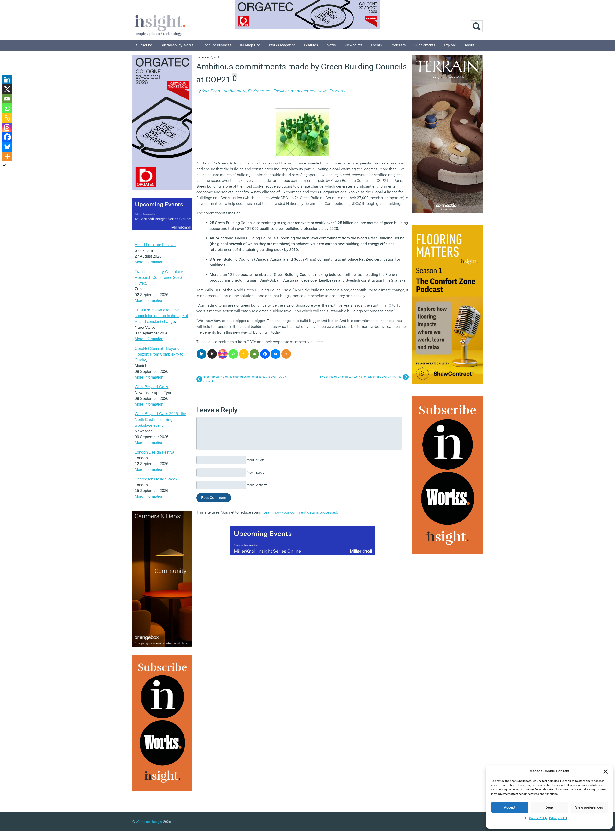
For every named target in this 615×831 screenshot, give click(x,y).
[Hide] (4, 166)
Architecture (234, 90)
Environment (260, 90)
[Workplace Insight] (160, 24)
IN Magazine (250, 45)
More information (149, 262)
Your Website (257, 485)
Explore (450, 45)
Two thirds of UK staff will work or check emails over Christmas (360, 376)
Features (311, 45)
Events (376, 45)
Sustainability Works (177, 45)
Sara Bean (211, 90)
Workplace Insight (149, 822)
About (469, 45)
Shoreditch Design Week (156, 479)
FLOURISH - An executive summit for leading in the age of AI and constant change (161, 316)
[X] (212, 354)
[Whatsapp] (233, 354)
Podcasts (398, 45)
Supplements (424, 45)
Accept (509, 807)
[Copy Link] (244, 354)
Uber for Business (217, 45)
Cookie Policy (538, 818)
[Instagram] (223, 354)
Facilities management (294, 90)
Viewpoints (353, 45)
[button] (605, 771)
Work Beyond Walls (151, 387)
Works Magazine (282, 45)
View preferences (589, 807)
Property (337, 90)
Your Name (255, 460)
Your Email (255, 472)
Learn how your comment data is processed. (300, 512)
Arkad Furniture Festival (155, 245)
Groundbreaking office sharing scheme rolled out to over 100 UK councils (245, 379)
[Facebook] (265, 354)
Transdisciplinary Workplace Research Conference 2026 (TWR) (159, 277)
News (331, 45)
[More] (286, 354)
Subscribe (144, 45)
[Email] (254, 354)
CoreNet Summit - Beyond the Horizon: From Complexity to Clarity (160, 354)
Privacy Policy (558, 818)
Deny (550, 807)
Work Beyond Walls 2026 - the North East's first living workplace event (160, 419)
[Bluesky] (275, 354)
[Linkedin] (201, 354)
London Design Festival (155, 452)
